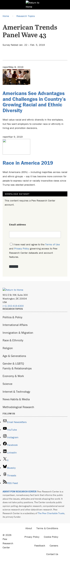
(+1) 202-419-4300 (13, 305)
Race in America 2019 (28, 163)
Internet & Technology (16, 391)
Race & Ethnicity (13, 340)
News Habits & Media (16, 399)
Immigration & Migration (18, 332)
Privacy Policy (21, 248)
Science (7, 384)
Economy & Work (13, 376)
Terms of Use (52, 244)
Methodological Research (18, 407)
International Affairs (15, 325)
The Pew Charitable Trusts (51, 513)
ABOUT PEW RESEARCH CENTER (20, 491)
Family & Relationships (17, 368)
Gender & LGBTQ (13, 363)
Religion (8, 348)
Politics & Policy (12, 317)
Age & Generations (14, 356)
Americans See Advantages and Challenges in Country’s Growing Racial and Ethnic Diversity (34, 101)
